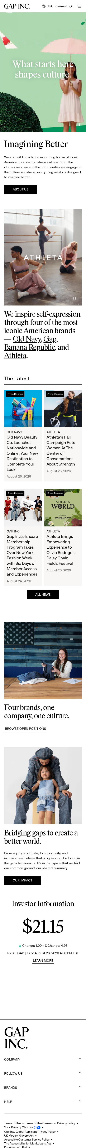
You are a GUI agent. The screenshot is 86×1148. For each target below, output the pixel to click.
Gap (49, 339)
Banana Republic (29, 348)
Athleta (15, 356)
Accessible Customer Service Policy (26, 1139)
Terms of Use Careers (39, 1123)
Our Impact (22, 880)
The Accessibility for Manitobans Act (27, 1143)
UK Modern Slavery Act (19, 1135)
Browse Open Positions (25, 729)
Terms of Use (12, 1123)
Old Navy (27, 339)
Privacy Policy (66, 1123)
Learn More (43, 961)
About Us (21, 189)
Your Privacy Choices (18, 1127)
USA (47, 6)
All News (43, 594)
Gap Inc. (13, 531)
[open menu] (79, 6)
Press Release (15, 394)
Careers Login (64, 6)
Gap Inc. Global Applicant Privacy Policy (30, 1131)
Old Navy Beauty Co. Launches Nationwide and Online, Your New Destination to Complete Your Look (22, 453)
